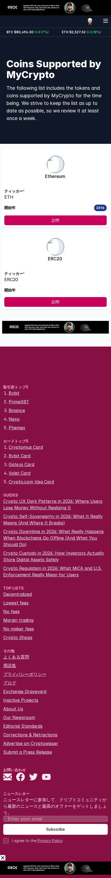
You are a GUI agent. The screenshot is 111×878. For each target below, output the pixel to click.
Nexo (14, 419)
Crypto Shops (17, 637)
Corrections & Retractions (30, 734)
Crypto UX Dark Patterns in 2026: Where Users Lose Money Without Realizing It (52, 504)
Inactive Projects (20, 700)
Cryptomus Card (26, 447)
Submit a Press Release (27, 752)
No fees (11, 611)
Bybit (14, 393)
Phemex (17, 427)
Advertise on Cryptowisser (30, 743)
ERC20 (55, 258)
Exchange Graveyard (24, 691)
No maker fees (18, 628)
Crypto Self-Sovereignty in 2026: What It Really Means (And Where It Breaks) (53, 520)
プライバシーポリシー (24, 674)
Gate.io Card (21, 464)
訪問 (55, 220)
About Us (13, 708)
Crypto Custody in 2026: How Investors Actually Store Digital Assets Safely (53, 556)
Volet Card (19, 473)
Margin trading (18, 620)
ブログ (9, 683)
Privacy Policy (50, 840)
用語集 (9, 665)
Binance (17, 410)
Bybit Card (19, 455)
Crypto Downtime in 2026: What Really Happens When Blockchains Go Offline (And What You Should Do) (53, 538)
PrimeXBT (19, 401)
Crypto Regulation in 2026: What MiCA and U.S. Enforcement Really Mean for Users (52, 571)
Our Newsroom (19, 717)
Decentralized (17, 594)
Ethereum (55, 176)
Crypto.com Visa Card (31, 481)
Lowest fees (16, 603)
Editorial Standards (23, 726)
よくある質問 (16, 657)
